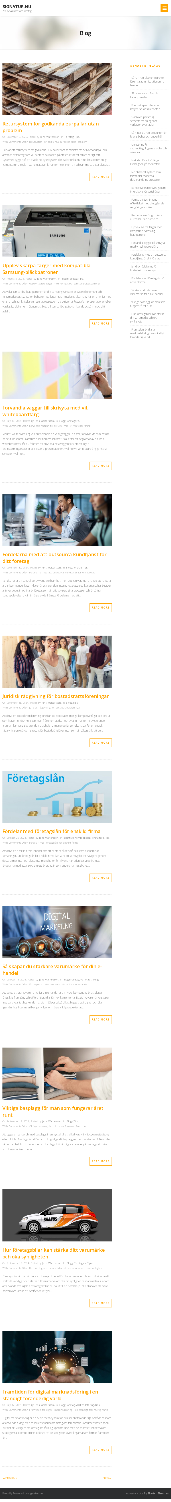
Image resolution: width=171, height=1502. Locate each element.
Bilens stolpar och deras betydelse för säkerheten (145, 107)
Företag (69, 136)
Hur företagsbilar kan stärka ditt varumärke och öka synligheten (147, 317)
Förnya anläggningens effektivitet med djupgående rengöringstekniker (147, 203)
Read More (101, 177)
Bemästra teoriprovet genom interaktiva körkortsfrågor (148, 189)
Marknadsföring (89, 979)
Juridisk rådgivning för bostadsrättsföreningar (55, 696)
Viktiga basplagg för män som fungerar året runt (147, 304)
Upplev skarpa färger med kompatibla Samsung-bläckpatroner (46, 268)
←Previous (9, 1478)
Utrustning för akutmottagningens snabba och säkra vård (148, 148)
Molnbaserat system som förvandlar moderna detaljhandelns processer (145, 176)
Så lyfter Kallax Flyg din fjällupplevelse (144, 95)
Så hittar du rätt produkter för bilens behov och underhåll (148, 134)
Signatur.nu (17, 6)
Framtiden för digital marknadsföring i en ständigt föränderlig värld (50, 1395)
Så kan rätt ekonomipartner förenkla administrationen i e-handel (147, 81)
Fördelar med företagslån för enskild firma (51, 831)
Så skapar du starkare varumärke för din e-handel (146, 292)
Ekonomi (75, 837)
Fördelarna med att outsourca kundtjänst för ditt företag (148, 256)
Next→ (107, 1478)
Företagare (72, 420)
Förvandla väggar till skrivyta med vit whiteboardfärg (147, 244)
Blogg (64, 278)
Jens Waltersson (49, 136)
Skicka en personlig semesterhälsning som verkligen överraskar (143, 121)
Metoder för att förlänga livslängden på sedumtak (145, 162)
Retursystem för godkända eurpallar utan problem (146, 217)
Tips (76, 136)
